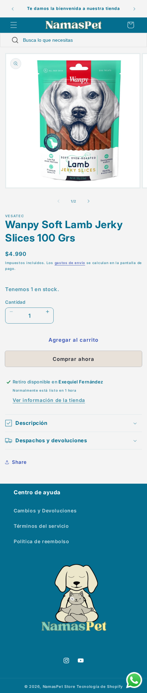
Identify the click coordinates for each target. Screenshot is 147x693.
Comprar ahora (73, 359)
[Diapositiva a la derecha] (88, 201)
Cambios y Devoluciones (45, 510)
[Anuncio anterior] (12, 8)
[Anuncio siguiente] (134, 8)
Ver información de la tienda (49, 400)
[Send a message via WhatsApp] (134, 680)
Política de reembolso (41, 541)
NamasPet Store (59, 686)
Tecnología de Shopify (100, 686)
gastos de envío (70, 263)
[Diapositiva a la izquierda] (58, 201)
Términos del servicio (41, 526)
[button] (13, 24)
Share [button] (19, 462)
